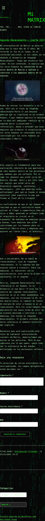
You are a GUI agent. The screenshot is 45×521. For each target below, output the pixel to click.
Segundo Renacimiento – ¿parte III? (22, 40)
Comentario (7, 375)
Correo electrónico (11, 406)
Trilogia (32, 451)
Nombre (4, 393)
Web (1, 420)
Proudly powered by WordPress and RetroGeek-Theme (18, 518)
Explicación (21, 451)
